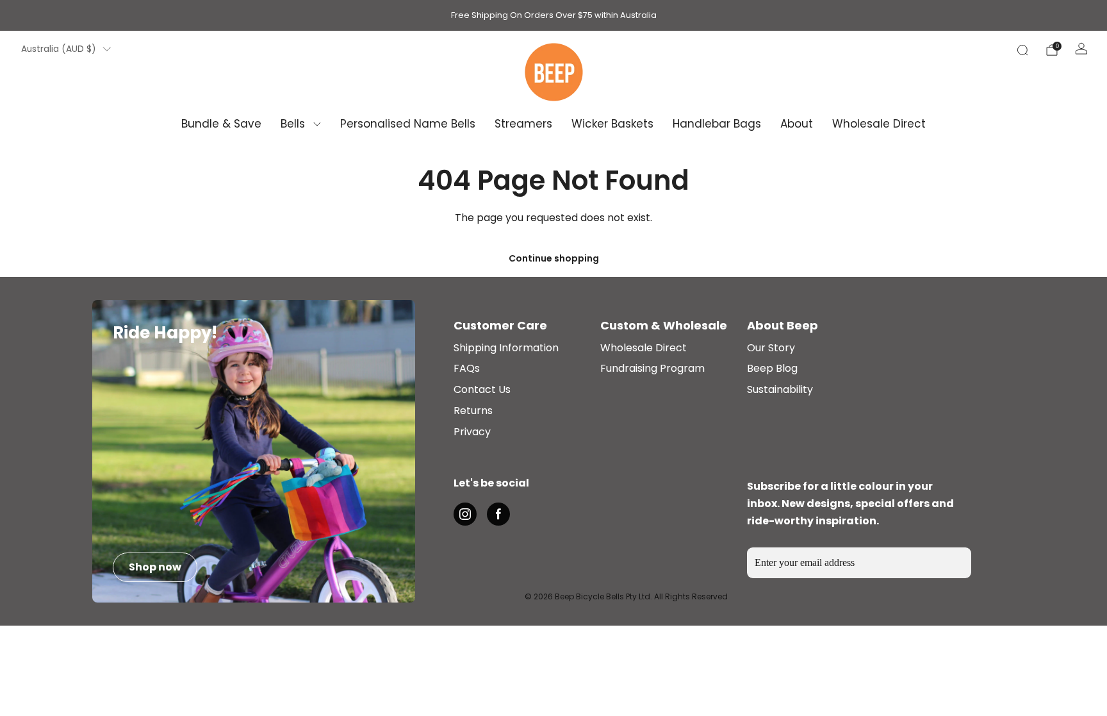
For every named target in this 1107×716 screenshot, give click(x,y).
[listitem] (553, 15)
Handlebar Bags (717, 123)
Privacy (472, 432)
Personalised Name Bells (407, 123)
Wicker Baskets (612, 123)
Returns (473, 411)
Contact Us (482, 390)
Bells (293, 123)
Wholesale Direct (879, 123)
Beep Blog (772, 369)
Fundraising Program (652, 369)
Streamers (523, 123)
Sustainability (780, 390)
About (796, 123)
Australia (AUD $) (58, 49)
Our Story (771, 348)
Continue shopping (554, 258)
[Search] (1022, 50)
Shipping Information (506, 348)
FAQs (467, 369)
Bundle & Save (221, 123)
